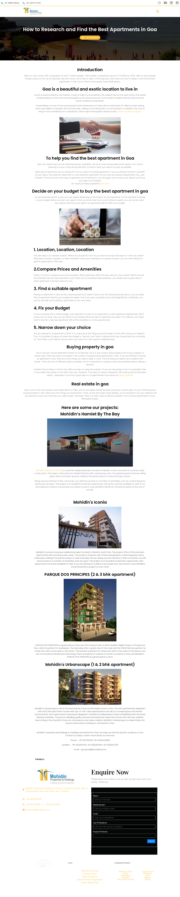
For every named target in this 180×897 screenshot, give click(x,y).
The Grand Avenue (125, 879)
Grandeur (125, 875)
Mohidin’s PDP (125, 871)
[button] (158, 11)
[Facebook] (177, 2)
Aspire (147, 879)
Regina (147, 877)
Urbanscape (147, 871)
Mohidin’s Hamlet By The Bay (49, 470)
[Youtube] (165, 2)
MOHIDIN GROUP (87, 888)
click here (104, 183)
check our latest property (129, 111)
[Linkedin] (171, 2)
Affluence (147, 873)
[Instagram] (159, 2)
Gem (147, 875)
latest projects (125, 375)
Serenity (125, 877)
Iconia (125, 873)
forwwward (94, 893)
